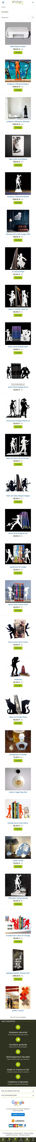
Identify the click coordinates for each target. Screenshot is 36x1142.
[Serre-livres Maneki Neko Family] (18, 333)
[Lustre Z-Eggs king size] (18, 779)
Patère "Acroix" (18, 1011)
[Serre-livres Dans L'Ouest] (18, 629)
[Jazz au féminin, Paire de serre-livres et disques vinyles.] (18, 296)
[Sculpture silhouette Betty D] (18, 71)
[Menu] (3, 2)
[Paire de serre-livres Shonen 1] (18, 445)
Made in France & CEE (18, 1070)
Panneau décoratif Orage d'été (18, 234)
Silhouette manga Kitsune (18, 898)
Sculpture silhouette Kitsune (18, 196)
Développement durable (18, 1057)
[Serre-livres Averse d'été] (18, 591)
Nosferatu (18, 679)
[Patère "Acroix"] (18, 997)
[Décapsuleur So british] (18, 741)
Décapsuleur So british (18, 754)
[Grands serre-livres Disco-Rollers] (18, 810)
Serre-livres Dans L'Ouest (18, 642)
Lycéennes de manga (18, 567)
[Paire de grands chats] (18, 704)
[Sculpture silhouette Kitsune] (18, 183)
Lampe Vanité (18, 860)
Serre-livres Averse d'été (18, 604)
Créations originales (18, 1082)
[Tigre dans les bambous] (18, 146)
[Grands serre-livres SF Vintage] (18, 922)
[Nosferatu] (18, 666)
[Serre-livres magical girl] (18, 520)
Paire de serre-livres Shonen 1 (18, 458)
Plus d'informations (9, 1095)
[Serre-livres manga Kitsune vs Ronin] (18, 407)
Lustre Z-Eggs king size (18, 792)
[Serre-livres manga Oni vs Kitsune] (18, 371)
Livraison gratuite (18, 1045)
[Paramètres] (33, 2)
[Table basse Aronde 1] (18, 33)
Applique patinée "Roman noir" (18, 973)
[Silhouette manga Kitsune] (18, 885)
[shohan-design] (18, 2)
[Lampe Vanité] (18, 847)
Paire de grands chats (18, 717)
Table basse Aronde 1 (18, 46)
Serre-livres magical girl (18, 533)
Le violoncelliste (18, 272)
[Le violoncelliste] (18, 258)
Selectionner (4, 17)
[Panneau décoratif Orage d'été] (18, 221)
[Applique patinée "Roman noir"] (18, 960)
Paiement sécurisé (18, 1032)
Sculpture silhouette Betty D (18, 84)
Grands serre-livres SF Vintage (18, 935)
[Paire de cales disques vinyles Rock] (18, 482)
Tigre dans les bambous (18, 159)
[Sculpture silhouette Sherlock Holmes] (18, 108)
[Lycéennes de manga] (18, 554)
